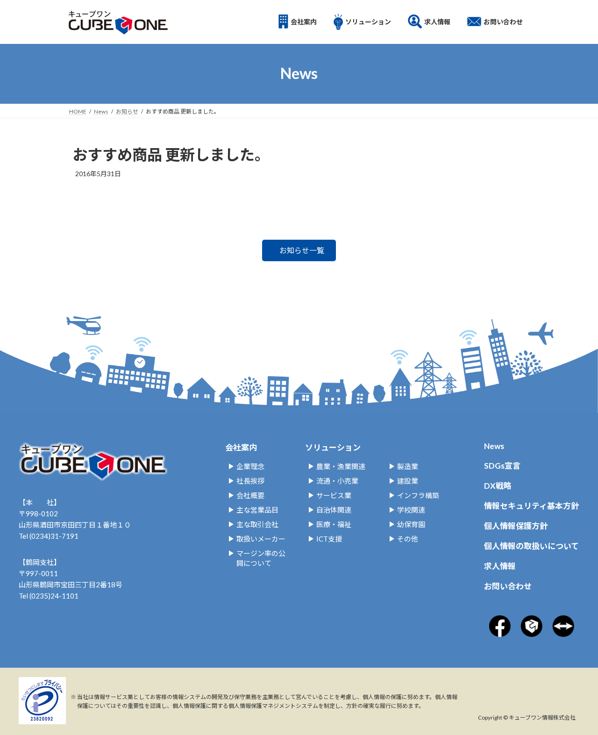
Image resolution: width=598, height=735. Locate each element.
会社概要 (250, 495)
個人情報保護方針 (516, 526)
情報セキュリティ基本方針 (531, 506)
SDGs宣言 (502, 466)
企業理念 (250, 466)
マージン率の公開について (260, 558)
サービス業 (333, 495)
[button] (298, 250)
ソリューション (333, 447)
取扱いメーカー (260, 539)
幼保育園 (411, 524)
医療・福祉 (333, 524)
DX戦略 (498, 486)
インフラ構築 (418, 495)
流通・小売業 (337, 481)
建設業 (407, 481)
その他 (407, 539)
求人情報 (500, 566)
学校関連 (411, 510)
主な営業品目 (257, 510)
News (494, 446)
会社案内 (241, 447)
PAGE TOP (562, 675)
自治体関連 (333, 510)
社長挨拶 (250, 481)
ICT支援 (329, 539)
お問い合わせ (508, 586)
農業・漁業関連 (340, 466)
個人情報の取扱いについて (531, 546)
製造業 (407, 466)
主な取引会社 (257, 524)
